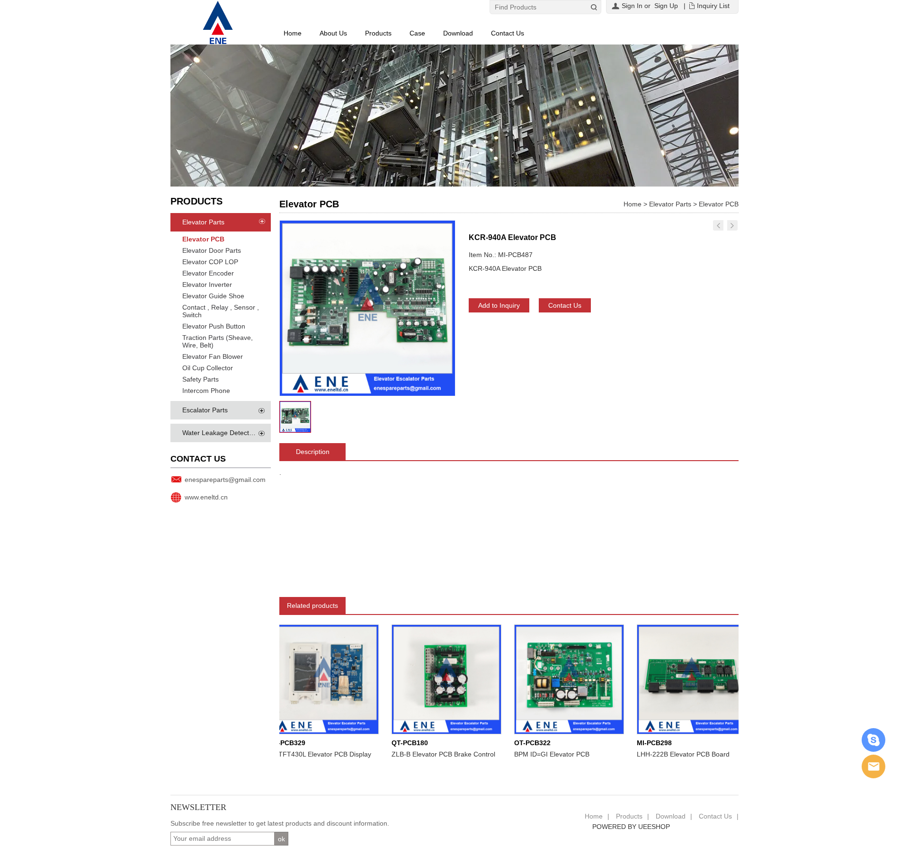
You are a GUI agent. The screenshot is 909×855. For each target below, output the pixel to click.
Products (378, 33)
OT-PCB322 (515, 743)
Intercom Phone (206, 390)
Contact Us (507, 33)
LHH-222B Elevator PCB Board (666, 754)
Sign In (632, 5)
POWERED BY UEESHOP (631, 826)
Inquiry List (713, 5)
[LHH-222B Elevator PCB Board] (674, 679)
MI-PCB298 (637, 743)
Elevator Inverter (207, 284)
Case (417, 33)
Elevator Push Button (213, 326)
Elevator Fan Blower (212, 356)
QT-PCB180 (392, 743)
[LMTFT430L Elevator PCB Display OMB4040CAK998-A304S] (306, 679)
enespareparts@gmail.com (225, 479)
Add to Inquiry (499, 305)
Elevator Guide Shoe (213, 296)
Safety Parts (200, 379)
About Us (333, 33)
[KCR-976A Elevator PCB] (718, 225)
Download (458, 33)
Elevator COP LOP (210, 262)
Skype (873, 740)
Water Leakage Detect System (227, 432)
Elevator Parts (203, 222)
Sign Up (666, 5)
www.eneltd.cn (206, 497)
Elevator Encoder (208, 273)
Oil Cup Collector (207, 368)
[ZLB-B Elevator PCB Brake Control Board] (429, 679)
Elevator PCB (203, 239)
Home (293, 33)
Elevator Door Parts (211, 250)
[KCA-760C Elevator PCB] (732, 225)
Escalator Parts (205, 410)
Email (873, 766)
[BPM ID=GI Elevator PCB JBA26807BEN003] (552, 679)
